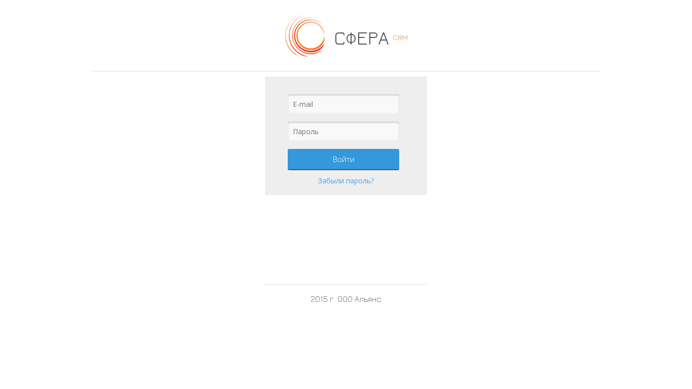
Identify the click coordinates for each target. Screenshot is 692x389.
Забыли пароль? (346, 180)
